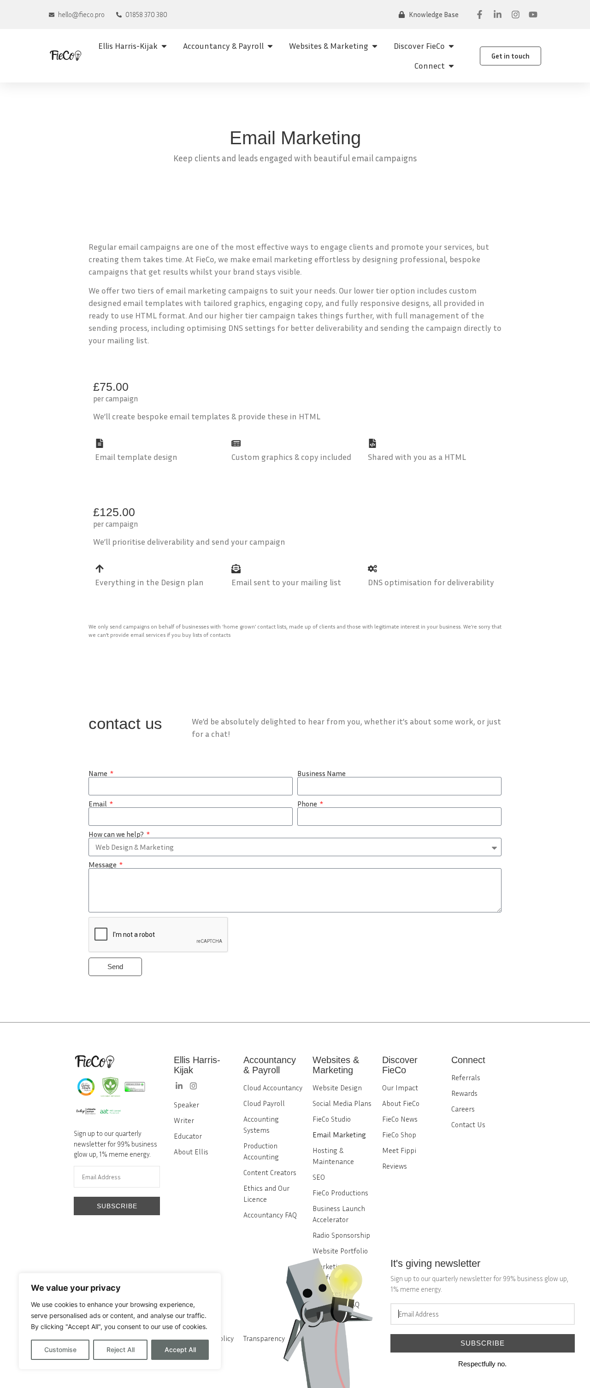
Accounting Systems (261, 1124)
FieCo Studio (332, 1118)
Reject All (120, 1349)
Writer (184, 1120)
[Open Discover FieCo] (451, 46)
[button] (428, 15)
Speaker (186, 1104)
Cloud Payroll (264, 1103)
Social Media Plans (342, 1103)
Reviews (394, 1165)
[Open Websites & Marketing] (375, 46)
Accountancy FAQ (270, 1214)
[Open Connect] (451, 65)
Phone (308, 803)
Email (98, 803)
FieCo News (400, 1118)
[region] (119, 1321)
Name (98, 773)
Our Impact (400, 1087)
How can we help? (116, 834)
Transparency (264, 1338)
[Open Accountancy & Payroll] (270, 46)
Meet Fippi (399, 1150)
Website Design (337, 1087)
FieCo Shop (399, 1134)
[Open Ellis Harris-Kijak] (164, 46)
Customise (60, 1349)
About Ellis (191, 1151)
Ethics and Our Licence (266, 1193)
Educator (188, 1136)
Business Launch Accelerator (339, 1214)
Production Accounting (261, 1151)
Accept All (180, 1349)
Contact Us (468, 1124)
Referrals (465, 1077)
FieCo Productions (340, 1192)
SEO (319, 1177)
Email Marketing (339, 1134)
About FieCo (400, 1103)
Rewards (464, 1093)
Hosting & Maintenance (333, 1156)
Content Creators (269, 1172)
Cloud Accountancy (272, 1087)
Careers (463, 1108)
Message (103, 864)
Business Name (321, 773)
